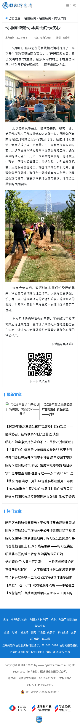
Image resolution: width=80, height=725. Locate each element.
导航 (73, 5)
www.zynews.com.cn (50, 665)
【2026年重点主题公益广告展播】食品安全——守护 (57, 409)
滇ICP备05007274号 (58, 652)
